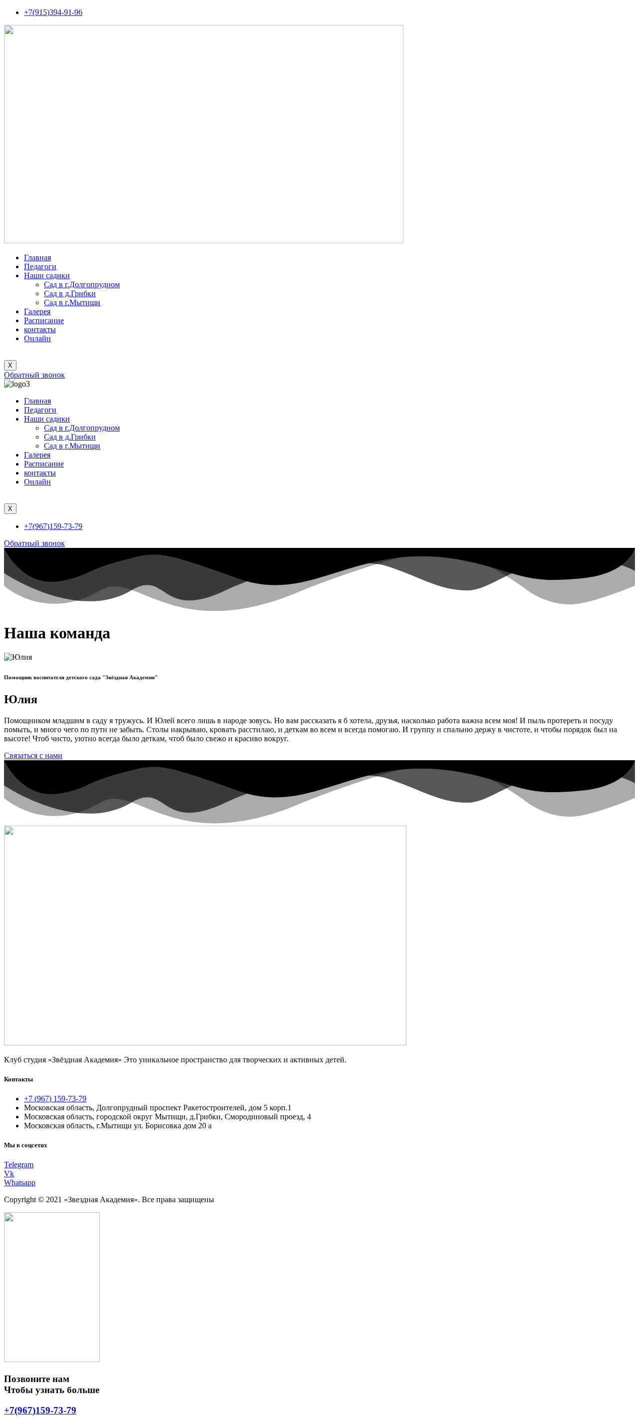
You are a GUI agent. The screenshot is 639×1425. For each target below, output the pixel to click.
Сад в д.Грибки (70, 293)
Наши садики (47, 275)
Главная (37, 257)
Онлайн (37, 338)
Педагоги (40, 266)
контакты (40, 329)
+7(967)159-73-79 (40, 1410)
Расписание (44, 320)
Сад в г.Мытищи (72, 302)
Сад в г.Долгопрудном (82, 284)
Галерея (37, 311)
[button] (34, 375)
